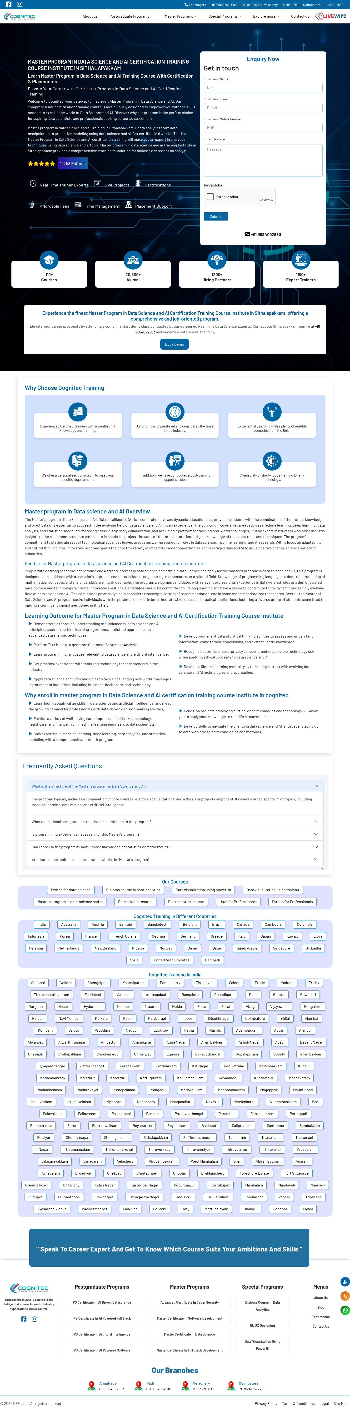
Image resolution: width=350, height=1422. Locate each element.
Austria (98, 924)
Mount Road (303, 1089)
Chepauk (35, 1054)
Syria (134, 960)
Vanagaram (92, 1161)
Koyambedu (229, 1077)
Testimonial (321, 1317)
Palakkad (130, 1208)
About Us (321, 1298)
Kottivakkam (166, 1066)
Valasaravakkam (54, 1161)
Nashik (215, 1030)
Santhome (275, 1125)
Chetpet (114, 1173)
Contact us (300, 16)
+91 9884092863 (111, 1389)
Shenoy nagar (77, 1137)
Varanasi (123, 994)
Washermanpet (94, 1208)
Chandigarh (224, 994)
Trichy (314, 982)
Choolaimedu (107, 1054)
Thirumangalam (77, 1149)
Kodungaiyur (184, 1185)
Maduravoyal (87, 1089)
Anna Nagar (176, 1042)
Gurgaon (36, 1006)
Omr (236, 1161)
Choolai (179, 1173)
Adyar (279, 1030)
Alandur (305, 1030)
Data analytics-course (186, 901)
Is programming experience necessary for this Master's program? (85, 834)
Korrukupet (220, 1185)
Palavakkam (53, 1113)
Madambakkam (49, 1089)
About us (90, 16)
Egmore (173, 1054)
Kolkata (101, 1018)
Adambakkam (247, 1030)
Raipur (37, 1018)
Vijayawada (279, 1006)
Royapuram (176, 1125)
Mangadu (157, 1089)
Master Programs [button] (179, 16)
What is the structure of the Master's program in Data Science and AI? (89, 786)
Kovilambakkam (190, 1077)
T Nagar (42, 1149)
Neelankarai (244, 1101)
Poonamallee (41, 1125)
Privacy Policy (266, 1403)
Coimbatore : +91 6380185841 (323, 5)
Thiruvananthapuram (51, 994)
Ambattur (109, 1042)
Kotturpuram (151, 1077)
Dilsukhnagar (219, 1018)
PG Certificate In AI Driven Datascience (102, 1302)
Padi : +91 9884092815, (247, 5)
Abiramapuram (268, 1161)
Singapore (281, 948)
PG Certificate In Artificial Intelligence (102, 1334)
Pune (201, 1006)
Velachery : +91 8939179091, (283, 5)
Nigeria (138, 948)
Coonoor (280, 1208)
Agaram (302, 1161)
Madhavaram (299, 1077)
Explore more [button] (264, 16)
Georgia (158, 936)
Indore (186, 1018)
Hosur (63, 1006)
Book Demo (174, 344)
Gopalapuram (247, 1054)
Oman (192, 948)
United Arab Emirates (172, 960)
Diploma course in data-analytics (133, 889)
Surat (225, 1006)
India (42, 924)
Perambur (227, 1113)
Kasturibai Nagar (144, 1185)
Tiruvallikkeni (218, 1197)
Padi (315, 1101)
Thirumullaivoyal (119, 1149)
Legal (324, 1403)
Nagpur (132, 1030)
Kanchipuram (133, 982)
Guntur (279, 994)
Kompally (45, 1030)
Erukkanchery (212, 1173)
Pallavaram (87, 1113)
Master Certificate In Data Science (189, 1334)
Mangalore (312, 1006)
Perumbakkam (262, 1113)
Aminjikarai (141, 1042)
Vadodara (102, 1030)
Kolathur (87, 1077)
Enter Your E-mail (216, 99)
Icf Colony (71, 1185)
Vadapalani (306, 1149)
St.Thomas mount (198, 1137)
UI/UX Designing (262, 1325)
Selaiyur (43, 1137)
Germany (187, 936)
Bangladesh (157, 924)
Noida (177, 1006)
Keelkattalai (234, 1066)
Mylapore (113, 1101)
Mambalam (254, 1185)
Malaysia (36, 948)
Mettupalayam (216, 1208)
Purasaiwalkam (104, 1125)
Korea (65, 936)
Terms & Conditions (298, 1403)
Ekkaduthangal (207, 1054)
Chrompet (142, 1054)
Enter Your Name (216, 79)
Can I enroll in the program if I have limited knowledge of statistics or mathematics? (101, 846)
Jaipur (74, 1030)
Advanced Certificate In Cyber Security (189, 1302)
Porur (72, 1125)
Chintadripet (147, 1173)
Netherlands (68, 948)
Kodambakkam (52, 1077)
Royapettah (142, 1125)
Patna (189, 1030)
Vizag (250, 1006)
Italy (241, 936)
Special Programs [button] (223, 16)
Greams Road (36, 1185)
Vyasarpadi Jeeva (51, 1208)
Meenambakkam (231, 1089)
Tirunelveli (205, 982)
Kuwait (292, 936)
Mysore (151, 1006)
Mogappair (269, 1089)
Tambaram (237, 1137)
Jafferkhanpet (92, 1066)
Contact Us (321, 1326)
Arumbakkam (212, 1042)
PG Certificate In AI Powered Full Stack (102, 1318)
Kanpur (123, 1006)
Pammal (152, 1113)
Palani (308, 1208)
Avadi (280, 1042)
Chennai (38, 982)
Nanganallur (180, 1101)
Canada (243, 924)
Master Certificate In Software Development (189, 1318)
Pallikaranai (121, 1113)
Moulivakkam (41, 1101)
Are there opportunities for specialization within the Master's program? (91, 859)
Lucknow (161, 1030)
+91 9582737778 (250, 1389)
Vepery (284, 1197)
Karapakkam (130, 1066)
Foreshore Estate (254, 1173)
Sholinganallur (116, 1137)
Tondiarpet (254, 1197)
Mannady (317, 1185)
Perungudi (298, 1113)
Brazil (216, 924)
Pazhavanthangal (189, 1113)
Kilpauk (304, 1066)
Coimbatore (255, 1018)
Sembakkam (310, 1125)
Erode (260, 982)
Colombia (305, 924)
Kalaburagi (157, 1018)
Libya (318, 936)
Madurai (287, 982)
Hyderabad (93, 1006)
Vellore (66, 982)
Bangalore (190, 994)
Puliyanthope (69, 1197)
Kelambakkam (271, 1066)
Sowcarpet (104, 1197)
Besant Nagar (311, 1042)
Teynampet (270, 1137)
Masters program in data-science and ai (70, 901)
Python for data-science (71, 889)
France (91, 936)
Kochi (128, 1018)
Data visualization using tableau (272, 889)
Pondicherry (170, 982)
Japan (266, 936)
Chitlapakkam (69, 1054)
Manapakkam (124, 1089)
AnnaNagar (108, 1383)
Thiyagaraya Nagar (144, 1197)
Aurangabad (156, 994)
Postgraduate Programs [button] (130, 16)
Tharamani (304, 1137)
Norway (166, 948)
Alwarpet (35, 1042)
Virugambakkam (162, 1161)
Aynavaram (50, 1173)
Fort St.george (297, 1173)
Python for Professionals (292, 901)
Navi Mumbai (69, 1018)
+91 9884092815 (158, 1389)
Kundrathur (263, 1077)
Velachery (125, 1161)
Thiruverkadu (159, 1149)
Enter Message (214, 139)
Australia (68, 924)
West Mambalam (204, 1161)
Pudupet (35, 1197)
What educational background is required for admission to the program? (91, 821)
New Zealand (105, 948)
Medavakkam (191, 1089)
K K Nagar (200, 1066)
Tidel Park (183, 1197)
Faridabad (93, 994)
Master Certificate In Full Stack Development (190, 1350)
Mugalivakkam (79, 1101)
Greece (217, 936)
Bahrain (125, 924)
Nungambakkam (283, 1101)
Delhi (253, 994)
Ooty (185, 1208)
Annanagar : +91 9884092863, (209, 5)
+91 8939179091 (204, 1389)
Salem (234, 982)
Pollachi (159, 1208)
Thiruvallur (272, 1149)
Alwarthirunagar (71, 1042)
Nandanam (146, 1101)
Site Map (341, 1403)
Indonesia (36, 936)
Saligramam (241, 1125)
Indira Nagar (105, 1185)
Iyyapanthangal (52, 1066)
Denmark (212, 960)
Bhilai (285, 1018)
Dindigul (250, 1208)
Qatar (217, 948)
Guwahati (308, 994)
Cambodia (273, 924)
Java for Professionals (238, 901)
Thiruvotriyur (237, 1149)
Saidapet (209, 1125)
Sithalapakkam (156, 1137)
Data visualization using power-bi (203, 889)
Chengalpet (97, 982)
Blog (321, 1307)
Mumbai (311, 1018)
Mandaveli (286, 1185)
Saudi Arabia (247, 948)
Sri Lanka (313, 948)
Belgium (190, 924)
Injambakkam (311, 1054)
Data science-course (135, 901)
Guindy (279, 1054)
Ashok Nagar (249, 1042)
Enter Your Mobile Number (223, 119)
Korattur (117, 1077)
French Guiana (124, 936)
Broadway (83, 1173)
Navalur (212, 1101)
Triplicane (313, 1197)
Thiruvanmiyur (198, 1149)
